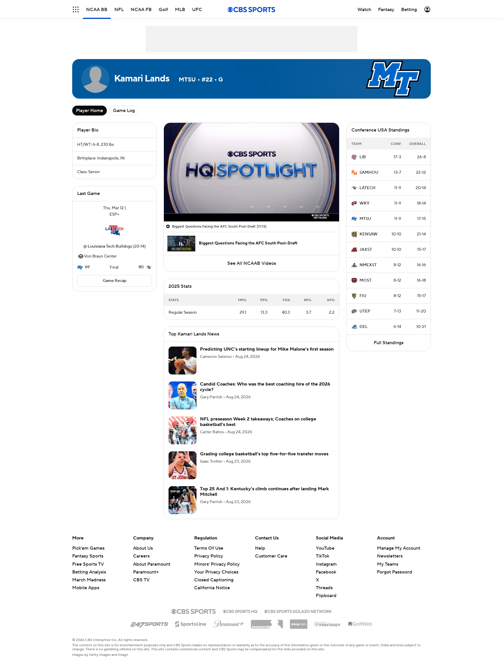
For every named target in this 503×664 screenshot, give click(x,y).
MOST (365, 280)
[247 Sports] (149, 623)
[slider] (251, 204)
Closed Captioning (213, 580)
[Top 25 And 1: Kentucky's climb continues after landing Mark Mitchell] (182, 500)
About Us (143, 548)
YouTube (325, 548)
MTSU (365, 218)
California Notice (212, 588)
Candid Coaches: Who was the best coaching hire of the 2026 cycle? (265, 387)
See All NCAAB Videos (251, 263)
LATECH (367, 188)
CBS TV (141, 580)
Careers (141, 556)
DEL (363, 326)
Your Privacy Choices (216, 572)
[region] (251, 172)
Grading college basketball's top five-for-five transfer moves (264, 454)
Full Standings (388, 343)
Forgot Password (394, 572)
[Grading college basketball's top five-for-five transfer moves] (182, 465)
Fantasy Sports (87, 556)
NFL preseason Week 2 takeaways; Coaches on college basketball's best (258, 421)
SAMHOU (368, 172)
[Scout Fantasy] (327, 624)
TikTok (322, 556)
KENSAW (368, 234)
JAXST (365, 249)
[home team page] (114, 230)
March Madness (89, 580)
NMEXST (368, 265)
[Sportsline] (190, 623)
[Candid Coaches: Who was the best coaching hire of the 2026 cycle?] (182, 395)
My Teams (387, 564)
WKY (364, 203)
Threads (324, 588)
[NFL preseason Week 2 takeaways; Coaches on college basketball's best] (182, 430)
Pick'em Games (88, 548)
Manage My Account (398, 548)
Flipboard (326, 596)
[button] (76, 9)
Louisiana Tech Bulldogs (110, 246)
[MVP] (298, 622)
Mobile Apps (85, 588)
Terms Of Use (208, 548)
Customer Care (271, 556)
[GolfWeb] (360, 624)
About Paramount (151, 564)
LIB (362, 157)
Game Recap (114, 280)
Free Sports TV (88, 564)
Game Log (124, 110)
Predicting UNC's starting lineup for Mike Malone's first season (267, 349)
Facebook (326, 572)
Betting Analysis (89, 572)
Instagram (326, 564)
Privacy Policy (208, 556)
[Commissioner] (267, 622)
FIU (362, 296)
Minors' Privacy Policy (217, 564)
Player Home (89, 110)
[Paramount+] (228, 623)
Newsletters (390, 556)
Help (260, 548)
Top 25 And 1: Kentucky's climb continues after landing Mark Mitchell (264, 491)
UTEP (364, 311)
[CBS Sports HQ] (240, 611)
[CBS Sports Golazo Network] (298, 611)
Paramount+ (146, 572)
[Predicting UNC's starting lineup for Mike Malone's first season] (182, 360)
